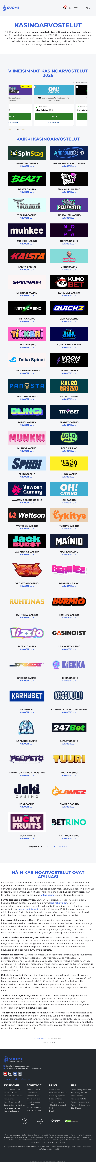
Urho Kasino (69, 266)
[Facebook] (15, 1074)
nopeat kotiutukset (28, 909)
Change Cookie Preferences (17, 1079)
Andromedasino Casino (69, 163)
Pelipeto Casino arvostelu (27, 772)
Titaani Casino (27, 215)
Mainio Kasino (69, 551)
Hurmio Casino (69, 614)
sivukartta (61, 1161)
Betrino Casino (69, 835)
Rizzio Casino (27, 646)
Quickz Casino (69, 318)
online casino (47, 895)
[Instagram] (10, 1074)
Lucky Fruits (27, 835)
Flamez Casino (69, 804)
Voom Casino (69, 370)
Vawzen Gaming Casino (27, 500)
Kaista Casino (27, 266)
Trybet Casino (69, 422)
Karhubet (26, 709)
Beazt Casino (27, 189)
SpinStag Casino (27, 163)
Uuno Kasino (69, 474)
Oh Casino (69, 500)
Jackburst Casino (27, 551)
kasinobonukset (58, 903)
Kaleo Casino (69, 396)
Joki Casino (27, 804)
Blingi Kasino (27, 422)
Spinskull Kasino (69, 189)
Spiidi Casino (27, 474)
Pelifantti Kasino (69, 215)
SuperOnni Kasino (69, 344)
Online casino (40, 1038)
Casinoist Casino (69, 646)
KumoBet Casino (69, 292)
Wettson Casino (27, 526)
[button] (70, 8)
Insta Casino (27, 318)
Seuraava (62, 846)
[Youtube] (5, 1074)
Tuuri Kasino (69, 772)
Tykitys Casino (69, 526)
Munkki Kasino (27, 448)
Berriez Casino (69, 583)
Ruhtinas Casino (27, 614)
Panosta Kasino (27, 396)
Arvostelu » (27, 166)
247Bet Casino (69, 741)
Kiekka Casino (69, 678)
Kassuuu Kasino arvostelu (69, 709)
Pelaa (54, 116)
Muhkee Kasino (27, 241)
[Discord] (20, 1074)
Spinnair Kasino (27, 292)
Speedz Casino (27, 678)
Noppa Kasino (69, 241)
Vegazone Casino (27, 583)
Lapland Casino (26, 741)
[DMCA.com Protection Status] (71, 1121)
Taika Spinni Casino (27, 370)
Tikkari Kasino (26, 344)
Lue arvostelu (12, 122)
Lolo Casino (69, 448)
